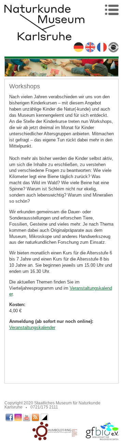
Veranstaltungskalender (32, 327)
